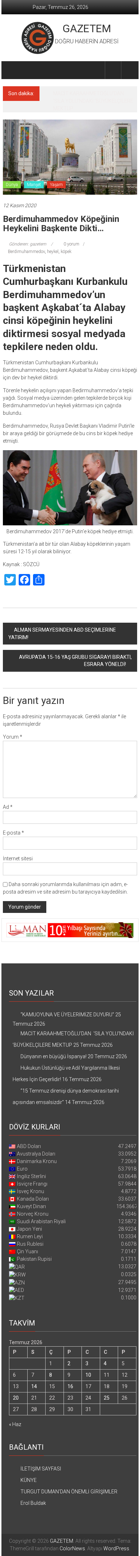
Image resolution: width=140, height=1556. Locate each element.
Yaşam (56, 173)
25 (106, 1386)
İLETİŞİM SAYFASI (40, 1457)
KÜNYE (28, 1469)
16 (70, 1375)
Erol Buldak (33, 1491)
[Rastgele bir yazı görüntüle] (129, 70)
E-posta (13, 821)
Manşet (34, 173)
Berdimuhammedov (26, 240)
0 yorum (70, 232)
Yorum (12, 725)
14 (34, 1375)
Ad (8, 795)
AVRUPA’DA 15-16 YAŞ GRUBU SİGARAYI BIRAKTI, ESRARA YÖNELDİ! (75, 649)
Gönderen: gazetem (27, 232)
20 (16, 1386)
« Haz (15, 1413)
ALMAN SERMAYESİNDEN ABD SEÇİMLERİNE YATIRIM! (62, 622)
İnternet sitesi (18, 847)
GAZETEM (86, 28)
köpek (66, 240)
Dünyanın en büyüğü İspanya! (86, 93)
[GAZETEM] (11, 70)
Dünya (12, 173)
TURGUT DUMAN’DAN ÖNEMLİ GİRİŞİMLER (68, 1480)
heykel (53, 240)
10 (88, 1363)
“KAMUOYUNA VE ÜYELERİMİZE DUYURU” (67, 1003)
